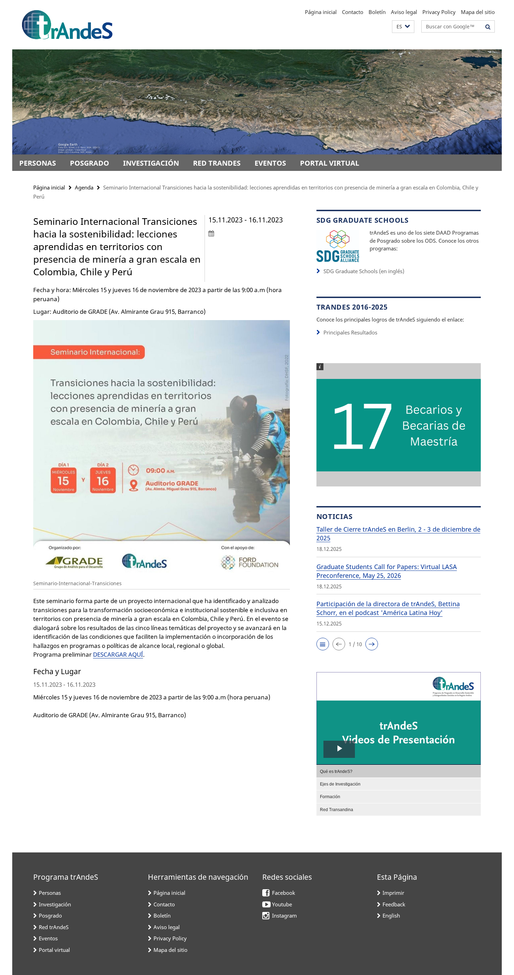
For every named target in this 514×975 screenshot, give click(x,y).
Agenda (84, 187)
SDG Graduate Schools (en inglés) (363, 271)
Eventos (270, 163)
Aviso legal (404, 11)
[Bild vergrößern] (337, 245)
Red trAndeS (217, 163)
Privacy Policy (439, 11)
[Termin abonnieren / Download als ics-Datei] (249, 233)
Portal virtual (329, 163)
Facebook (283, 892)
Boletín (377, 11)
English (391, 915)
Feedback (394, 904)
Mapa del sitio (478, 11)
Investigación (151, 163)
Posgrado (89, 163)
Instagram (284, 915)
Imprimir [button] (393, 892)
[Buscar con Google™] (487, 26)
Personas (37, 163)
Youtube (282, 904)
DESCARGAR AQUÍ (118, 654)
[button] (403, 26)
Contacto (352, 11)
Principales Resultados (350, 332)
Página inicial (321, 11)
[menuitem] (398, 771)
